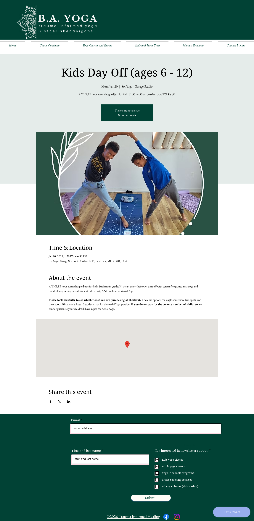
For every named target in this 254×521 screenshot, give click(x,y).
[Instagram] (177, 517)
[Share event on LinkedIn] (68, 401)
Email (75, 420)
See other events (127, 115)
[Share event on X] (59, 401)
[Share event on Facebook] (50, 401)
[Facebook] (166, 517)
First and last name (86, 450)
